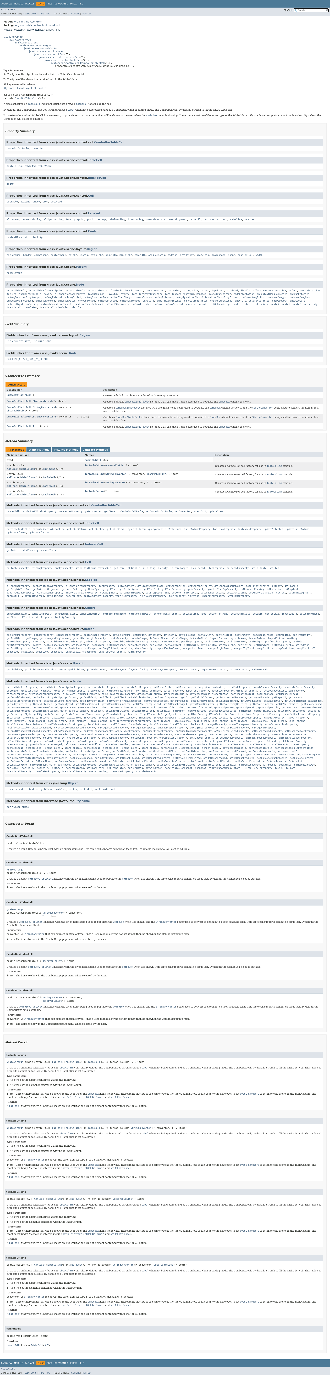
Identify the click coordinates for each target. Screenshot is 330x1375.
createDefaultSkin (18, 529)
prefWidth (202, 255)
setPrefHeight (16, 648)
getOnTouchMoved (311, 707)
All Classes (8, 9)
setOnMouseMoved (41, 761)
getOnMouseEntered (261, 704)
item (45, 201)
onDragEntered (53, 297)
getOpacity (163, 710)
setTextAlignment (300, 592)
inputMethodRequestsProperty (301, 714)
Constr (35, 14)
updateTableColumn (297, 529)
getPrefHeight (302, 634)
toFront (290, 768)
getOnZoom (97, 710)
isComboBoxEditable (130, 511)
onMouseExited (66, 300)
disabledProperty (223, 690)
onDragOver (90, 297)
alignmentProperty (18, 586)
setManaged (79, 754)
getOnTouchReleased (45, 710)
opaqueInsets (156, 255)
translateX (13, 307)
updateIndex (48, 550)
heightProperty (96, 638)
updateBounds (259, 669)
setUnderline (55, 596)
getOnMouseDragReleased (232, 704)
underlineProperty (213, 596)
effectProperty (16, 694)
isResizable (289, 613)
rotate (244, 304)
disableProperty (246, 690)
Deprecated (61, 4)
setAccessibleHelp (234, 747)
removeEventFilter (90, 744)
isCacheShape (138, 638)
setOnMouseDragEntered (155, 758)
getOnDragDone (179, 700)
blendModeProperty (238, 687)
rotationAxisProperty (209, 744)
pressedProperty (17, 744)
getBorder (139, 634)
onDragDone (13, 297)
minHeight (125, 255)
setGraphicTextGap (212, 592)
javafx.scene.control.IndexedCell (59, 57)
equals (20, 789)
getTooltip (272, 613)
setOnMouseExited (18, 761)
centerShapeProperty (97, 634)
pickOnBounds (217, 304)
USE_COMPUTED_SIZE (18, 341)
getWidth (78, 638)
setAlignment (108, 592)
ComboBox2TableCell (19, 395)
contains (141, 690)
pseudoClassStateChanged (46, 744)
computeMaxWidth (41, 613)
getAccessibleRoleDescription (209, 694)
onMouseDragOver (300, 297)
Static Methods (39, 449)
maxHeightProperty (18, 641)
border (27, 255)
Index (73, 4)
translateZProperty (74, 771)
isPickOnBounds (191, 717)
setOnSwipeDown (272, 761)
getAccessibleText (242, 694)
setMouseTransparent (102, 754)
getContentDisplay (200, 586)
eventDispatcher (310, 290)
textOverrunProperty (153, 596)
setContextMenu (309, 613)
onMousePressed (107, 300)
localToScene (162, 721)
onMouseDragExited (253, 297)
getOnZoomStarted (143, 710)
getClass (46, 789)
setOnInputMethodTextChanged (25, 758)
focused (11, 294)
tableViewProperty (249, 529)
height (73, 255)
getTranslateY (132, 714)
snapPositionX (285, 648)
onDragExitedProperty (235, 727)
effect (293, 290)
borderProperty (43, 634)
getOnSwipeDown (224, 707)
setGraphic (191, 592)
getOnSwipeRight (268, 707)
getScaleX (284, 710)
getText (112, 589)
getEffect (105, 697)
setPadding (302, 645)
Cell (91, 195)
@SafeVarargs (15, 869)
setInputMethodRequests (22, 754)
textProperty (177, 596)
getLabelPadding (72, 589)
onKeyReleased (164, 297)
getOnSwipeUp (290, 707)
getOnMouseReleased (45, 707)
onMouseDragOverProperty (300, 731)
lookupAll (197, 724)
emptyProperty (64, 568)
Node (80, 284)
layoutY (124, 294)
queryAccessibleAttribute (164, 529)
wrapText (250, 219)
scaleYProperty (257, 744)
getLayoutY (295, 697)
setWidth (126, 648)
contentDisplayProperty (48, 586)
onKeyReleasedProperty (98, 731)
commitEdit (91, 460)
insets (84, 255)
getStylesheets (96, 669)
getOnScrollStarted (199, 707)
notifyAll (86, 789)
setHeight (156, 645)
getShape (31, 638)
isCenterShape (159, 638)
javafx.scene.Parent (25, 42)
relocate (69, 744)
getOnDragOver (273, 700)
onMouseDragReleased (20, 300)
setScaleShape (73, 648)
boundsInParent (155, 290)
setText (281, 592)
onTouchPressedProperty (261, 737)
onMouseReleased (129, 300)
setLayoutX (46, 754)
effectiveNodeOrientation (269, 290)
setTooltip (26, 617)
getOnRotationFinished (92, 707)
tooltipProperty (65, 617)
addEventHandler (186, 687)
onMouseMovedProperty (125, 734)
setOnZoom (163, 764)
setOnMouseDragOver (241, 758)
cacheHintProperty (52, 690)
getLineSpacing (94, 589)
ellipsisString (53, 219)
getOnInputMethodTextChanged (303, 700)
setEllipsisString (157, 592)
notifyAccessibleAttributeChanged (29, 727)
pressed (233, 304)
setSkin (11, 617)
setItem (274, 568)
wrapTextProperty (239, 596)
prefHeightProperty (277, 641)
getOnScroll (147, 707)
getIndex (12, 550)
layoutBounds (96, 294)
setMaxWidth (208, 645)
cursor (205, 290)
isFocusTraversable (111, 717)
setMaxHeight (173, 645)
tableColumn (14, 166)
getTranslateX (112, 714)
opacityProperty (140, 741)
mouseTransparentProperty (245, 724)
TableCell (95, 160)
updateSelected (273, 529)
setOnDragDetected (194, 754)
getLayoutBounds (259, 697)
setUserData (135, 768)
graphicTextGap (96, 219)
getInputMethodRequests (231, 697)
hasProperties (234, 714)
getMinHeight (224, 634)
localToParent (16, 721)
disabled (232, 290)
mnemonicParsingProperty (81, 592)
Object (73, 783)
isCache (44, 717)
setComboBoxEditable (159, 511)
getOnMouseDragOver (202, 704)
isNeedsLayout (117, 669)
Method (45, 14)
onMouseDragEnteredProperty (194, 731)
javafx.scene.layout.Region (35, 45)
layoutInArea (218, 638)
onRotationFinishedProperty (251, 734)
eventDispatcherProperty (44, 694)
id (54, 294)
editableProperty (18, 568)
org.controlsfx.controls (28, 21)
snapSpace (57, 651)
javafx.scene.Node (20, 39)
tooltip (37, 237)
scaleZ (297, 304)
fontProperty (107, 586)
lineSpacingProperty (50, 592)
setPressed (269, 764)
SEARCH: (288, 10)
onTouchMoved (49, 304)
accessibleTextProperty (136, 687)
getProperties (197, 710)
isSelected (198, 568)
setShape (90, 648)
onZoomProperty (86, 741)
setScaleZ (43, 768)
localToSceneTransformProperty (65, 724)
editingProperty (41, 568)
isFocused (90, 717)
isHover (131, 717)
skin (27, 237)
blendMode (116, 290)
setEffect (172, 751)
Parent (81, 266)
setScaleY (28, 768)
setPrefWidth (53, 648)
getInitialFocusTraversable (93, 568)
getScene (12, 714)
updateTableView (39, 532)
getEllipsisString (257, 586)
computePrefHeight (114, 613)
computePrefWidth (140, 613)
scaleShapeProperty (56, 645)
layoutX (112, 294)
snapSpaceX (73, 651)
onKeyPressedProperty (67, 731)
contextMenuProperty (167, 613)
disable (245, 290)
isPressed (209, 717)
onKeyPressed (144, 297)
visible (76, 307)
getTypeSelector (175, 714)
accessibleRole (75, 290)
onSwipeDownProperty (115, 737)
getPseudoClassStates (222, 710)
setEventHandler (219, 751)
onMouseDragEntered (226, 297)
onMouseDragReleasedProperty (25, 734)
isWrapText (291, 589)
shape (231, 255)
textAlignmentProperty (98, 596)
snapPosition (265, 648)
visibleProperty (146, 771)
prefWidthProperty (18, 645)
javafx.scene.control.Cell (49, 54)
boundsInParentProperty (299, 687)
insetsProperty (118, 638)
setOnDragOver (311, 754)
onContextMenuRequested (272, 294)
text (224, 219)
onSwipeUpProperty (201, 737)
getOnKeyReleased (41, 704)
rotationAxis (259, 304)
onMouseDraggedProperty (266, 731)
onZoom (158, 304)
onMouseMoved (86, 300)
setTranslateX (75, 768)
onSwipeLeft (297, 300)
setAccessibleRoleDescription (294, 747)
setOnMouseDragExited (187, 758)
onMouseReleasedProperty (190, 734)
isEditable (133, 568)
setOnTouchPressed (84, 764)
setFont (176, 592)
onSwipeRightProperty (173, 737)
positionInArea (214, 641)
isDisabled (74, 717)
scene (307, 304)
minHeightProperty (98, 641)
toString (193, 596)
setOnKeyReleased (81, 758)
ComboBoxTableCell (26, 98)
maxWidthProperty (58, 641)
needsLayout (14, 272)
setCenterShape (137, 645)
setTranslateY (95, 768)
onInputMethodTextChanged (116, 297)
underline (235, 219)
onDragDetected (299, 294)
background (13, 255)
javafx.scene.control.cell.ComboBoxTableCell (77, 63)
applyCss (204, 687)
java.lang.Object (13, 36)
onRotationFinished (169, 300)
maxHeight (97, 255)
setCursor (103, 751)
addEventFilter (163, 687)
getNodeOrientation (92, 700)
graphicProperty (194, 589)
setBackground (80, 645)
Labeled (94, 213)
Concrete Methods (95, 449)
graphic (79, 219)
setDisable (139, 751)
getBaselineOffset (194, 613)
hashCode (60, 789)
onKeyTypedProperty (127, 731)
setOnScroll (195, 761)
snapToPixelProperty (112, 651)
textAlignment (178, 219)
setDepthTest (121, 751)
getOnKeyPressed (17, 704)
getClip (57, 697)
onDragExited (72, 297)
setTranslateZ (116, 768)
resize (37, 645)
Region (92, 249)
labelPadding (116, 219)
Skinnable (40, 88)
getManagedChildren (71, 669)
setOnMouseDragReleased (272, 758)
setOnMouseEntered (301, 758)
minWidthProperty (137, 641)
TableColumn (27, 468)
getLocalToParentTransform (24, 700)
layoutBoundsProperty (247, 717)
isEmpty (163, 568)
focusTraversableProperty (118, 694)
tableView (44, 166)
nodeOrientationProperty (281, 724)
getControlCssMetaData (228, 586)
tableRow (30, 166)
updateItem (216, 511)
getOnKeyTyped (64, 704)
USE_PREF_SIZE (42, 341)
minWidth (140, 255)
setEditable (259, 568)
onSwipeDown (279, 300)
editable (12, 201)
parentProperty (163, 741)
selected (56, 201)
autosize (218, 687)
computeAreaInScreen (120, 690)
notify (73, 789)
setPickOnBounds (249, 764)
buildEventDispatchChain (22, 690)
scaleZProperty (279, 744)
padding (172, 255)
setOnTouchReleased (111, 764)
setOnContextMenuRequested (163, 754)
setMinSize (244, 645)
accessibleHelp (16, 290)
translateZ (46, 307)
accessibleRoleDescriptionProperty (62, 687)
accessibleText (97, 290)
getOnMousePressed (18, 707)
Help (81, 4)
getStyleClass (71, 714)
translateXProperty (19, 771)
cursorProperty (173, 690)
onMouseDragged (277, 297)
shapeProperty (143, 648)
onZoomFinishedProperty (59, 741)
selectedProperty (238, 568)
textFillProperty (126, 596)
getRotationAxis (264, 710)
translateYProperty (46, 771)
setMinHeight (226, 645)
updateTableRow (16, 532)
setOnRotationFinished (140, 761)
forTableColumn (94, 465)
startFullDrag (242, 768)
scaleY (286, 304)
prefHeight (187, 255)
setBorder (98, 645)
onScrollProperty (53, 737)
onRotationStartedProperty (289, 734)
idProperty (273, 714)
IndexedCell (97, 177)
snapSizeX (26, 651)
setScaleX (13, 768)
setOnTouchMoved (59, 764)
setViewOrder (154, 768)
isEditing (149, 568)
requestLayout (189, 669)
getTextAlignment (130, 589)
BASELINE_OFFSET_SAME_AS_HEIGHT (27, 359)
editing (25, 201)
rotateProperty (182, 744)
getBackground (121, 634)
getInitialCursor (202, 697)
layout (133, 669)
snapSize (12, 651)
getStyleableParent (46, 714)
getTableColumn (76, 529)
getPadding (283, 634)
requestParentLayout (214, 669)
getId (184, 697)
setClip (90, 751)
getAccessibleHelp (149, 694)
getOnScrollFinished (171, 707)
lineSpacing (135, 219)
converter (37, 148)
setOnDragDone (218, 754)
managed (201, 294)
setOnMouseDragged (215, 758)
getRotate (245, 710)
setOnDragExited (289, 754)
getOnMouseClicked (87, 704)
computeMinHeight (66, 613)
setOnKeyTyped (104, 758)
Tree (49, 4)
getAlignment (126, 586)
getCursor (70, 697)
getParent (179, 710)
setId (294, 751)
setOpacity (229, 764)
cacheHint (174, 290)
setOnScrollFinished (219, 761)
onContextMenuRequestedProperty (74, 727)
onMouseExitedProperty (94, 734)
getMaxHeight (187, 634)
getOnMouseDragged (175, 704)
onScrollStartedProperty (83, 737)
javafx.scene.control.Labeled (46, 51)
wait (97, 789)
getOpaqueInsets (263, 634)
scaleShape (218, 255)
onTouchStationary (117, 304)
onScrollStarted (259, 300)
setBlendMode (41, 751)
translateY (30, 307)
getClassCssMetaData (150, 586)
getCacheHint (41, 697)
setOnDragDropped (240, 754)
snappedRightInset (219, 648)
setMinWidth (261, 645)
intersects (13, 717)
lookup (144, 669)
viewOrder (62, 307)
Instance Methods (66, 449)
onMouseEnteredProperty (62, 734)
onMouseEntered (45, 300)
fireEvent (69, 694)
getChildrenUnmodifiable (40, 669)
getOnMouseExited (287, 704)
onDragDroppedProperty (172, 727)
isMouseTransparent (166, 717)
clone (10, 789)
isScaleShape (178, 638)
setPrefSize (34, 648)
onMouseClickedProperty (158, 731)
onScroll (240, 300)
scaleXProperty (235, 744)
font (68, 219)
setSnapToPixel (108, 648)
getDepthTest (88, 697)
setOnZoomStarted (209, 764)
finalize (32, 789)
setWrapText (73, 596)
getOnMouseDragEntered (116, 704)
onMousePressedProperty (156, 734)
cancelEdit (13, 511)
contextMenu (14, 237)
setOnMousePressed (66, 761)
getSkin (257, 613)
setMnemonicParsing (261, 592)
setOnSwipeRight (17, 764)
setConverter (182, 511)
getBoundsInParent (18, 697)
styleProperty (263, 768)
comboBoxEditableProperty (39, 511)
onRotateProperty (220, 734)
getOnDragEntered (227, 700)
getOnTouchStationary (74, 710)
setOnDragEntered (265, 754)
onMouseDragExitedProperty (231, 731)
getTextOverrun (171, 589)
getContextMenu (218, 613)
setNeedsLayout (239, 669)
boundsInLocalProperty (267, 687)
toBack (279, 768)
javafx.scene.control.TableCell (63, 60)
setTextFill (14, 596)
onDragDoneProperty (142, 727)
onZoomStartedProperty (113, 741)
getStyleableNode (18, 807)
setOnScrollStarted (247, 761)
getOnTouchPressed (18, 710)
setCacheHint (74, 751)
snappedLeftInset (194, 648)
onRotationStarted (195, 300)
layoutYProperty (297, 717)
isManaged (145, 717)
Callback (12, 468)
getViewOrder (214, 714)
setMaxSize (191, 645)
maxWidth (111, 255)
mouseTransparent (220, 294)
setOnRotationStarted (171, 761)
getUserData (195, 714)
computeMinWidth (90, 613)
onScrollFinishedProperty (23, 737)
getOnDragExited (250, 700)
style (316, 304)
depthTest (218, 290)
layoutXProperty (274, 717)
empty (36, 201)
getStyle (25, 714)
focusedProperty (88, 694)
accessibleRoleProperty (103, 687)
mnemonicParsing (156, 219)
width (259, 255)
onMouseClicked (202, 297)
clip (195, 290)
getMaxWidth (205, 634)
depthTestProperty (197, 690)
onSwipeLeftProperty (143, 737)
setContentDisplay (131, 592)
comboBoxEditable (18, 148)
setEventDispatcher (193, 751)
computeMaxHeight (18, 613)
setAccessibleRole (260, 747)
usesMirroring (98, 771)
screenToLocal (170, 747)
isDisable (58, 717)
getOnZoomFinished (117, 710)
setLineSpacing (236, 592)
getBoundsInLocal (287, 694)
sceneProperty (300, 744)
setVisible (172, 768)
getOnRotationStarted (123, 707)
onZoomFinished (141, 304)
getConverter (93, 511)
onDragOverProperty (263, 727)
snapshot (186, 768)
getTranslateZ (153, 714)
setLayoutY (63, 754)
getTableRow (96, 529)
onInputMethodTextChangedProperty (29, 731)
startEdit (200, 511)
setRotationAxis (304, 764)
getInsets (169, 634)
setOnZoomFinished (183, 764)
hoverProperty (255, 714)
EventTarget (24, 88)
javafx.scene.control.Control (41, 48)
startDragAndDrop (220, 768)
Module (18, 4)
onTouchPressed (70, 304)
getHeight (154, 634)
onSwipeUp (32, 304)
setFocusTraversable (262, 751)
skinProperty (44, 617)
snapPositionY (306, 648)
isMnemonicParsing (252, 589)
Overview (6, 4)
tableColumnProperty (197, 529)
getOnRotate (67, 707)
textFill (195, 219)
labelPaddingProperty (20, 592)
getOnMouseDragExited (147, 704)
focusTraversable (30, 294)
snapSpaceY (89, 651)
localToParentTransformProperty (130, 721)
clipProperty (96, 690)
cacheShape (41, 255)
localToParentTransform (147, 294)
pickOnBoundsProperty (292, 741)
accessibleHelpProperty (22, 687)
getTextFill (151, 589)
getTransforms (91, 714)
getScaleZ (314, 710)
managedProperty (216, 724)
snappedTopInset (244, 648)
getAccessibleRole (175, 694)
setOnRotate (116, 761)
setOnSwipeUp (38, 764)
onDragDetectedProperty (112, 727)
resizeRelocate (160, 744)
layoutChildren (136, 529)
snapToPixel (245, 255)
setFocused (239, 751)
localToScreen (97, 724)
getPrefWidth (15, 638)
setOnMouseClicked (127, 758)
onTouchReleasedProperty (295, 737)
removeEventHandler (116, 744)
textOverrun (210, 219)
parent (202, 304)
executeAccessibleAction (48, 529)
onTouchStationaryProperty (24, 741)
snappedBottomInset (167, 648)
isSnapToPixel (198, 638)
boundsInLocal (134, 290)
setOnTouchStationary (140, 764)
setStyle (57, 768)
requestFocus (140, 744)
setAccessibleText (18, 751)
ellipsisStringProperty (81, 586)
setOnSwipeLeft (294, 761)
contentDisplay (31, 219)
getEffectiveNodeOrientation (132, 697)
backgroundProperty (19, 634)
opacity (190, 304)
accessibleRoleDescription (46, 290)
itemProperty (215, 568)
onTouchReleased (92, 304)
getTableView (115, 529)
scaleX (275, 304)
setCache (57, 751)
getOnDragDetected (156, 700)
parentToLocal (185, 741)
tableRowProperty (224, 529)
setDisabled (155, 751)
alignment (13, 219)
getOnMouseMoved (311, 704)
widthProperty (137, 651)
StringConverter (43, 407)
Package (30, 4)
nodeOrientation (244, 294)
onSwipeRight (15, 304)
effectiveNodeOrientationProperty (282, 690)
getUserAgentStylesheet (55, 638)
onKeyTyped (183, 297)
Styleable (9, 88)
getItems (109, 511)
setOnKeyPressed (57, 758)
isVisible (224, 717)
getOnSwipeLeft (246, 707)
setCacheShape (116, 645)
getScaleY (299, 710)
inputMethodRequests (72, 294)
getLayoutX (279, 697)
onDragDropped (32, 297)
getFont (277, 586)
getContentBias (175, 586)
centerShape (58, 255)
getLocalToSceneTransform (60, 700)
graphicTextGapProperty (222, 589)
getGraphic (291, 586)
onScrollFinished (221, 300)
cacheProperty (76, 690)
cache (186, 290)
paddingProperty (191, 641)
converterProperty (70, 511)
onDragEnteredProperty (204, 727)
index (10, 184)
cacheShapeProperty (68, 634)
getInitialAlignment (46, 589)
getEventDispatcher (166, 697)
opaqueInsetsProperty (165, 641)
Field (26, 14)
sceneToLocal (15, 747)
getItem (119, 568)
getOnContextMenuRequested (124, 700)
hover (47, 294)
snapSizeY (42, 651)
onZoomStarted (174, 304)
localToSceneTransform (179, 294)
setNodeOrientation (130, 754)
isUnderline (274, 589)
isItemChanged (179, 568)
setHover (283, 751)
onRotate (148, 300)
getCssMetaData (240, 613)
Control (93, 231)
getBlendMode (265, 694)
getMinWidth (242, 634)
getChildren (14, 669)
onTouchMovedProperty (229, 737)
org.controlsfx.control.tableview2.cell (37, 25)
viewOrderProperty (121, 771)
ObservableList (42, 401)
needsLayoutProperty (164, 669)
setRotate (285, 764)
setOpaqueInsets (282, 645)
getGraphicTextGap (18, 589)
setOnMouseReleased (93, 761)
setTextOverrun (34, 596)
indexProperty (29, 550)
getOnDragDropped (202, 700)
